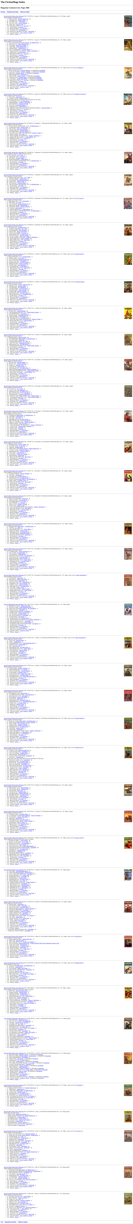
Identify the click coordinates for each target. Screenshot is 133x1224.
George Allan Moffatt (22, 78)
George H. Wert (78, 837)
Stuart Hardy (19, 96)
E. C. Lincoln (21, 502)
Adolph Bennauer (23, 1067)
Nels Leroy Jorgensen (22, 128)
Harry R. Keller (22, 290)
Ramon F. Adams (36, 133)
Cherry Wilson (27, 529)
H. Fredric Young (26, 49)
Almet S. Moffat (26, 589)
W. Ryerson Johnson (20, 105)
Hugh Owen (25, 498)
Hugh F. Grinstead (25, 71)
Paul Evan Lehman (24, 131)
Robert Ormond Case (23, 19)
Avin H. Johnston (22, 23)
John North (31, 31)
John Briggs (24, 74)
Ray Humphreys (23, 230)
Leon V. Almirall (23, 768)
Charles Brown (21, 1125)
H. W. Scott (79, 198)
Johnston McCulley (25, 605)
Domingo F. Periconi (80, 94)
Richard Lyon (78, 747)
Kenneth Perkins (27, 256)
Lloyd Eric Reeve (22, 52)
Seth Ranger (23, 261)
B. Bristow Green (21, 480)
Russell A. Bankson (23, 668)
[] (70, 39)
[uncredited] (22, 610)
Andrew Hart (26, 875)
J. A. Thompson (24, 28)
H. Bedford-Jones (34, 42)
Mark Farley (21, 455)
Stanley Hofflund (25, 238)
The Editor (21, 27)
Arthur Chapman (28, 821)
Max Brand (27, 393)
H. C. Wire (22, 134)
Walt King (20, 427)
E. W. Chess (20, 155)
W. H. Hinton (78, 1085)
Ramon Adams (35, 395)
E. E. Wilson (30, 915)
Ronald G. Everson (24, 450)
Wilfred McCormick (25, 533)
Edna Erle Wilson (46, 108)
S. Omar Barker (23, 266)
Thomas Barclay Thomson (24, 426)
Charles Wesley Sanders (33, 312)
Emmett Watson (79, 718)
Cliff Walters (22, 21)
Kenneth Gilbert (23, 77)
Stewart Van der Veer (24, 1094)
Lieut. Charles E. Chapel (26, 32)
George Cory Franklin (21, 45)
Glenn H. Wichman (25, 70)
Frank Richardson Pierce (23, 180)
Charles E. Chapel (24, 87)
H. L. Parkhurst (78, 67)
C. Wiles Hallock (29, 137)
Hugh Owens (24, 693)
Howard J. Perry (20, 365)
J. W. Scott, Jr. (78, 1131)
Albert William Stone (21, 46)
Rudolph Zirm (78, 962)
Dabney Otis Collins (22, 231)
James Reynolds (79, 254)
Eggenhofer (42, 70)
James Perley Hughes (21, 1114)
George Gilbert (29, 996)
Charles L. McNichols (32, 51)
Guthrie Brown (22, 48)
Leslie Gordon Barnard (22, 762)
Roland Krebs (23, 178)
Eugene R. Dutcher (23, 103)
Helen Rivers (22, 30)
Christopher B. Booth (23, 315)
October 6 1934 (45, 943)
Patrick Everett (24, 127)
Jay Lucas (26, 25)
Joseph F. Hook (22, 20)
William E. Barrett (23, 1054)
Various (16, 34)
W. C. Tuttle (27, 177)
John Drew (78, 936)
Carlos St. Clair (19, 24)
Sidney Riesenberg (80, 575)
